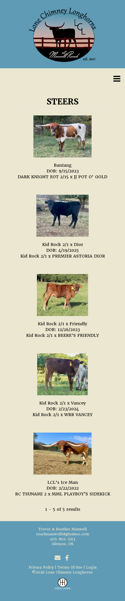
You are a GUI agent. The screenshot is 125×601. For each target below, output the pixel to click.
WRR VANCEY (78, 414)
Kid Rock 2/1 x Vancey (62, 403)
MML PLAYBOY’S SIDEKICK (81, 494)
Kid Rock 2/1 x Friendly (62, 323)
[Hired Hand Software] (63, 586)
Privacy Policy (41, 567)
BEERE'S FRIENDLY (78, 335)
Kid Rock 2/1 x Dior (62, 244)
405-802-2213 (62, 539)
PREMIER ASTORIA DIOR (78, 256)
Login (91, 567)
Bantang (63, 165)
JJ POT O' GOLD (90, 176)
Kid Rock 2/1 (33, 256)
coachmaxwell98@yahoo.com (62, 534)
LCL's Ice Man (62, 482)
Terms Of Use (70, 567)
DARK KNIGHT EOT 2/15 (43, 176)
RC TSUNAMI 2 (31, 494)
